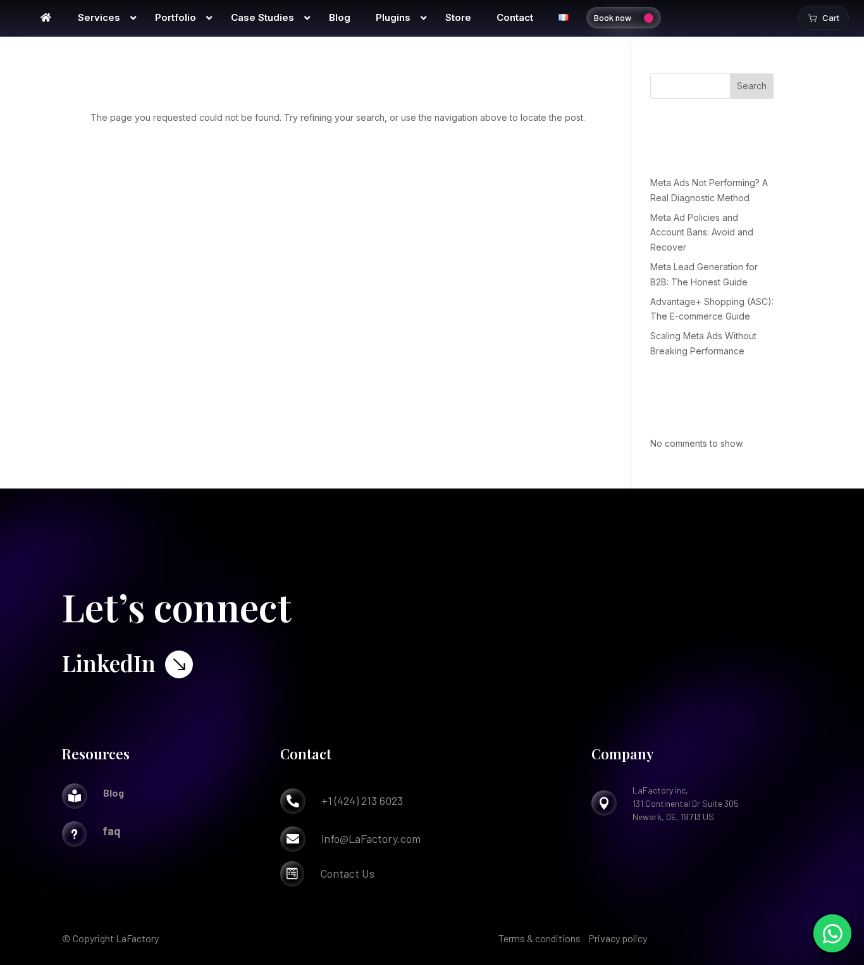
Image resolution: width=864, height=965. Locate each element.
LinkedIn (109, 662)
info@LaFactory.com (371, 838)
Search (752, 85)
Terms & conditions (539, 938)
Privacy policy (617, 938)
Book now (612, 17)
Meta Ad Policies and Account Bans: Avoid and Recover (701, 232)
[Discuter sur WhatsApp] (832, 933)
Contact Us (347, 873)
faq (111, 831)
